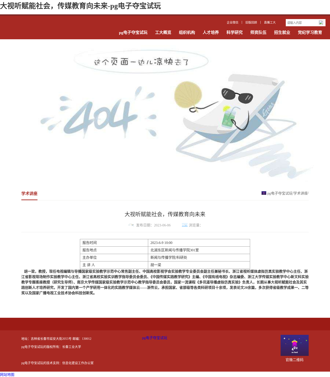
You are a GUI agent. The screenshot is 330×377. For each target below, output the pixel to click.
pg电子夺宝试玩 (133, 32)
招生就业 (282, 32)
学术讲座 (300, 193)
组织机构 (187, 32)
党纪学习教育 (310, 32)
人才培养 (211, 32)
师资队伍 (258, 32)
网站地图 (7, 375)
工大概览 (163, 32)
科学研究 (235, 32)
